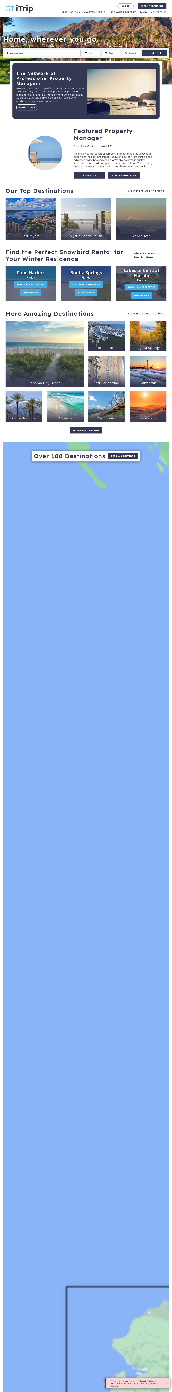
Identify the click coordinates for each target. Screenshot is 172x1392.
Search (154, 53)
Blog (143, 12)
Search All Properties (30, 284)
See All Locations (123, 456)
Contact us (158, 12)
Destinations (70, 12)
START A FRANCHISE (152, 5)
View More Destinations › (147, 190)
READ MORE (89, 175)
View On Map (30, 292)
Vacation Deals (94, 12)
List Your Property (122, 12)
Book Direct (27, 107)
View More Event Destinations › (147, 255)
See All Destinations (86, 430)
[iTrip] (20, 8)
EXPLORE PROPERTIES (124, 175)
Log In (126, 5)
